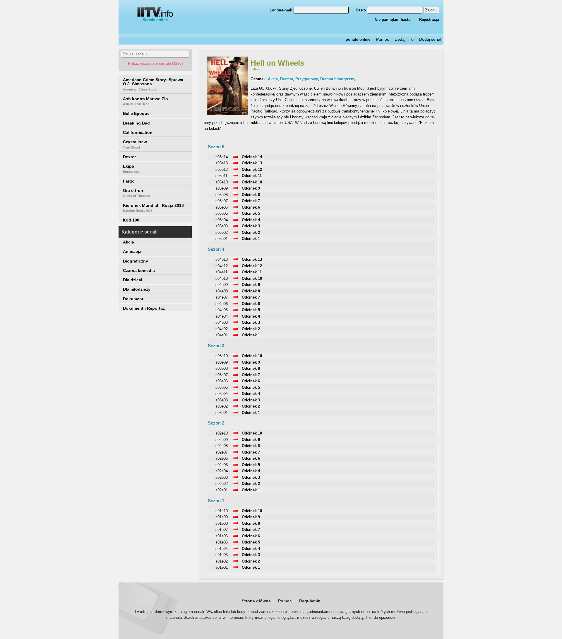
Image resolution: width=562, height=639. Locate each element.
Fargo (129, 181)
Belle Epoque (136, 113)
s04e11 (221, 272)
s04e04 (221, 316)
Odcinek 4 (251, 220)
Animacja (132, 251)
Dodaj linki (404, 39)
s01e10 (221, 511)
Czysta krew (135, 144)
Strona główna (256, 601)
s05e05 (221, 213)
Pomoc (382, 39)
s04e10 (221, 278)
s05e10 (221, 182)
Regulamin (310, 601)
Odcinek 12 (252, 169)
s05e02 (221, 232)
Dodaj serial (430, 39)
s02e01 (221, 490)
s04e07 (221, 297)
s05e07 (221, 201)
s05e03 (221, 226)
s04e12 (221, 266)
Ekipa (131, 168)
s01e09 (221, 517)
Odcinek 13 (252, 163)
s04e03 (221, 322)
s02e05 (221, 465)
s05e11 (221, 175)
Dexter (129, 156)
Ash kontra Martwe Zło (145, 101)
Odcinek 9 (251, 188)
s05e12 (221, 169)
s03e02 (221, 406)
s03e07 (221, 375)
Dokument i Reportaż (144, 308)
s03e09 (221, 362)
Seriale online (155, 20)
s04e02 (221, 329)
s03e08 (221, 368)
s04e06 (221, 303)
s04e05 (221, 310)
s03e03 (221, 400)
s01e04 (221, 548)
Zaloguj (431, 10)
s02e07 (221, 452)
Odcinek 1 (251, 238)
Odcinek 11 (252, 175)
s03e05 (221, 387)
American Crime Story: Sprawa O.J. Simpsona (153, 84)
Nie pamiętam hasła (392, 19)
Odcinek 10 (252, 182)
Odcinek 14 (252, 157)
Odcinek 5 (251, 213)
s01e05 (221, 542)
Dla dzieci (132, 279)
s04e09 (221, 284)
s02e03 (221, 477)
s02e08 (221, 446)
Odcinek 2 (251, 232)
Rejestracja (429, 19)
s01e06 (221, 536)
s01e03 (221, 555)
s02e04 (221, 471)
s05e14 (221, 157)
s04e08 (221, 291)
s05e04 (221, 220)
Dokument (133, 299)
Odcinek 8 (251, 194)
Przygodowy (306, 79)
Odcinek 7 (251, 201)
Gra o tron (136, 192)
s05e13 (221, 163)
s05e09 (221, 188)
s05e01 (221, 238)
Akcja (128, 242)
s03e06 (221, 381)
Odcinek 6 (251, 207)
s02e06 (221, 458)
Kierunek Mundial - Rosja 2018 (153, 207)
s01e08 (221, 523)
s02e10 (221, 433)
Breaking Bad (136, 123)
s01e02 (221, 561)
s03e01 (221, 412)
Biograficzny (135, 261)
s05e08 (221, 194)
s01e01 (221, 567)
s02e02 (221, 483)
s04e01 (221, 335)
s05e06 (221, 207)
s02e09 (221, 439)
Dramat (286, 79)
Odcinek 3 (251, 226)
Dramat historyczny (337, 79)
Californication (138, 132)
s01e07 (221, 529)
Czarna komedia (139, 270)
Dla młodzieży (136, 289)
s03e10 (221, 356)
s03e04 (221, 393)
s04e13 (221, 259)
